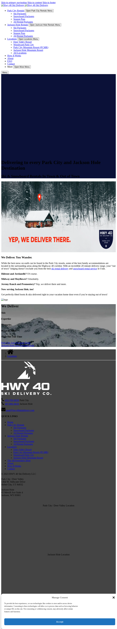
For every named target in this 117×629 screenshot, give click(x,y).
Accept (59, 621)
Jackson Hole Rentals (17, 436)
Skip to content (34, 2)
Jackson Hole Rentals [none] (17, 24)
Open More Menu (22, 67)
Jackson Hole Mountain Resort (28, 50)
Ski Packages (19, 13)
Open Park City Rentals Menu (39, 11)
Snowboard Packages (23, 16)
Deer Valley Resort (22, 42)
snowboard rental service (85, 268)
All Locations (20, 53)
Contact (11, 64)
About (10, 58)
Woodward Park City (23, 44)
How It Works (14, 55)
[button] (113, 597)
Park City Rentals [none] (15, 10)
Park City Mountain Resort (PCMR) (30, 47)
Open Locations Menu (28, 39)
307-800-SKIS (12, 404)
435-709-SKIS (12, 400)
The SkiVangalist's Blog (18, 460)
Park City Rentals (15, 425)
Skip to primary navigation (14, 2)
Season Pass (19, 19)
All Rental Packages (23, 22)
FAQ (9, 61)
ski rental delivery (59, 268)
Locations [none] (12, 39)
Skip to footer (49, 2)
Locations (12, 356)
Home (10, 422)
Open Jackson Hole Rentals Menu (45, 25)
